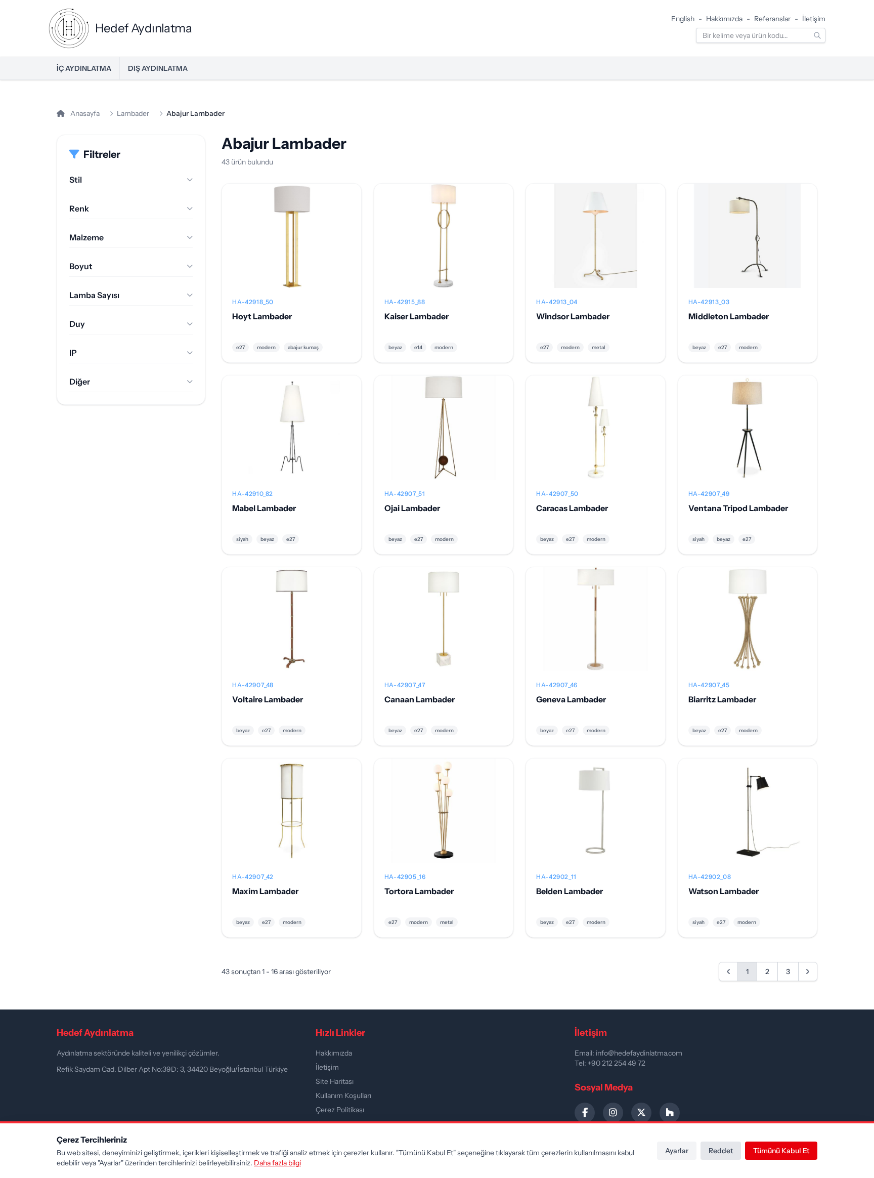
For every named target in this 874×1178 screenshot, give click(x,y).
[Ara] (817, 35)
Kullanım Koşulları (343, 1095)
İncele (291, 244)
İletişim (813, 18)
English (682, 18)
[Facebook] (585, 1113)
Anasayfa (84, 113)
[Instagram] (613, 1113)
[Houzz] (670, 1113)
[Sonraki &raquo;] (807, 971)
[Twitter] (641, 1113)
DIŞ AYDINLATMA (158, 68)
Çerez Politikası (340, 1109)
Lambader (133, 113)
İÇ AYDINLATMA (84, 68)
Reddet (721, 1150)
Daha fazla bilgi (277, 1162)
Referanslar (772, 18)
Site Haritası (335, 1081)
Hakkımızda (724, 18)
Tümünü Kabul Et (781, 1150)
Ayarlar (676, 1150)
